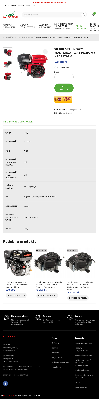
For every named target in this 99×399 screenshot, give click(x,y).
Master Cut (67, 113)
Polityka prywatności (61, 362)
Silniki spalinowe (25, 37)
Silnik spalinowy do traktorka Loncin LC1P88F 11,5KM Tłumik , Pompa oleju (49, 284)
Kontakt (21, 6)
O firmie (55, 343)
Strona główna (9, 37)
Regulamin (56, 367)
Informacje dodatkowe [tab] (18, 121)
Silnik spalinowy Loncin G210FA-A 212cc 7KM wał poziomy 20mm (16, 284)
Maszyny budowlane (83, 355)
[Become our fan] (5, 383)
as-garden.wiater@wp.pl (19, 375)
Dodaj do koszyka (64, 88)
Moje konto (30, 6)
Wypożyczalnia (81, 387)
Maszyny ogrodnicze (83, 343)
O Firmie (6, 6)
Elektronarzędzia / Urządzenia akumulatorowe (83, 362)
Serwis (14, 6)
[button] (45, 51)
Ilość (56, 72)
